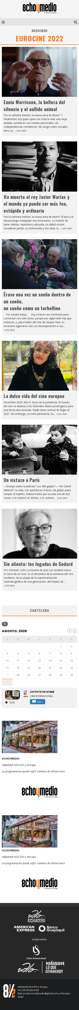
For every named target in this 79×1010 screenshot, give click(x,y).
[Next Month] (75, 630)
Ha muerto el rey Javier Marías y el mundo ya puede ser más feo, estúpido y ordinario (37, 203)
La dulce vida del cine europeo (34, 395)
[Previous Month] (69, 630)
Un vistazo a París (22, 479)
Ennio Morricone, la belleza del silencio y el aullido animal (34, 105)
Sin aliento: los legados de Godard (38, 563)
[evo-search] (5, 624)
